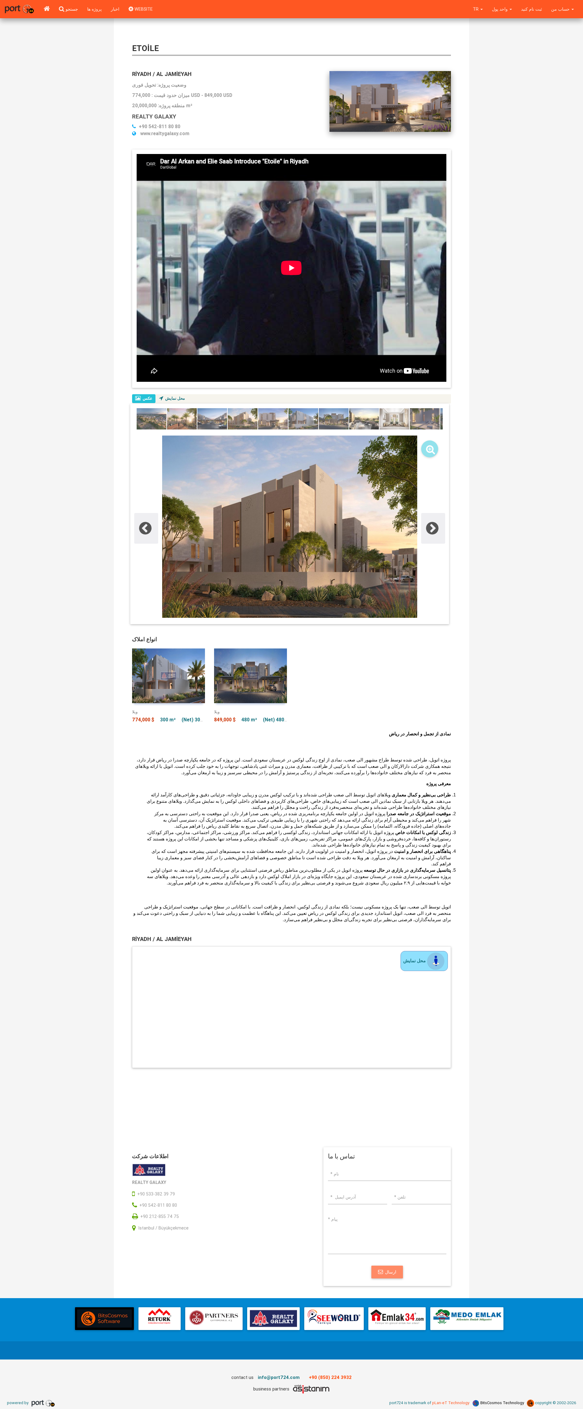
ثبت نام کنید (531, 9)
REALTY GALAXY (154, 116)
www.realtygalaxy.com (164, 133)
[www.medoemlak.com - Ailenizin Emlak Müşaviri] (466, 1318)
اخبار (115, 9)
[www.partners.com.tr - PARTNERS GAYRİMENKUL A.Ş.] (213, 1318)
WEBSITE (143, 9)
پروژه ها (94, 9)
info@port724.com (279, 1377)
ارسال (390, 1272)
